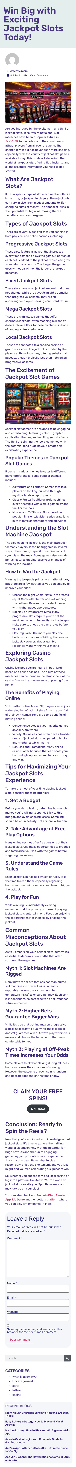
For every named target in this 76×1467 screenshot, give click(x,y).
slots (15, 1385)
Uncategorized (22, 1381)
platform (52, 1199)
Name (12, 1283)
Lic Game (18, 1199)
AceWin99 (11, 141)
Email (12, 1297)
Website (12, 1311)
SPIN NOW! (38, 1109)
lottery (17, 1390)
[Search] (67, 1358)
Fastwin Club (45, 1195)
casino (16, 1394)
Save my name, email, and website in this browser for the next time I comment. (34, 1330)
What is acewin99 (24, 1376)
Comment (14, 1238)
